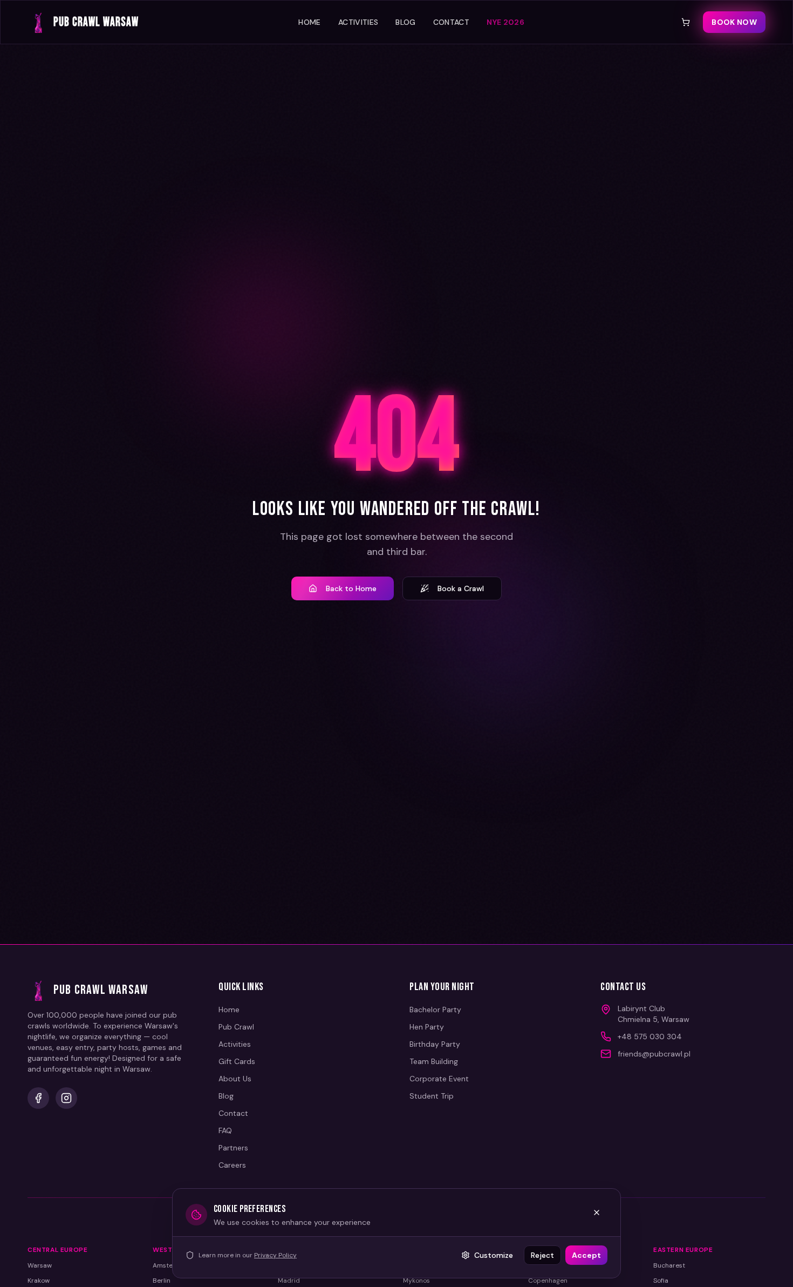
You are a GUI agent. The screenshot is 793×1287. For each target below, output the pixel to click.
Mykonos (416, 1280)
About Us (234, 1078)
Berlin (161, 1280)
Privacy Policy (275, 1255)
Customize (493, 1255)
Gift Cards (236, 1061)
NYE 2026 (505, 22)
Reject (542, 1255)
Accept (586, 1255)
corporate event (439, 1078)
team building (433, 1061)
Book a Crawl (460, 588)
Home (309, 22)
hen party (426, 1027)
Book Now (734, 22)
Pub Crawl (236, 1027)
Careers (232, 1165)
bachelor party (435, 1009)
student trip (431, 1096)
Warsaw (40, 1265)
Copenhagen (548, 1280)
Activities (358, 22)
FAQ (225, 1130)
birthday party (434, 1044)
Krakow (39, 1280)
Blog (405, 22)
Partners (233, 1148)
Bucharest (669, 1265)
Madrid (289, 1280)
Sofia (660, 1280)
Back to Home (351, 588)
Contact (451, 22)
